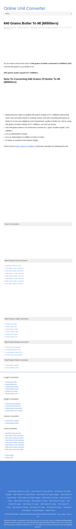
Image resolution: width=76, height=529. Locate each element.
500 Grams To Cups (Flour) (42, 491)
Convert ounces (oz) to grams (13, 355)
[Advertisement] (38, 47)
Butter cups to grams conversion (14, 281)
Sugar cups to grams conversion (14, 276)
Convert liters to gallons (12, 365)
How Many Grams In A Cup (13, 265)
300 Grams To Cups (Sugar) (29, 498)
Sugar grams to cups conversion (14, 273)
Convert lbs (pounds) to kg (12, 349)
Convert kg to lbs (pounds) (12, 347)
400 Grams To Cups (39, 501)
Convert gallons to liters (12, 367)
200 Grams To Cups (30, 504)
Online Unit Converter (24, 8)
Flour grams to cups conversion (14, 268)
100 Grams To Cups (20, 507)
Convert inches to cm (11, 337)
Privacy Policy (9, 455)
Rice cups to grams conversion (14, 283)
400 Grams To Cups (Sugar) (48, 494)
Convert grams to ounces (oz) (13, 352)
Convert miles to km (11, 326)
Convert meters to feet (11, 331)
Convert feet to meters (11, 329)
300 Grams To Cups (57, 501)
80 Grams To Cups (37, 507)
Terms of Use (9, 457)
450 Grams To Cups (22, 501)
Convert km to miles (11, 324)
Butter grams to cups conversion (14, 278)
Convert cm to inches (11, 334)
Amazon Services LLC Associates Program (41, 520)
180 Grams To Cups (48, 504)
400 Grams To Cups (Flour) (24, 494)
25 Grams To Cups (54, 507)
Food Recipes (38, 510)
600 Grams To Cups (50, 498)
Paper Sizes (50, 510)
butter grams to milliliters (25, 146)
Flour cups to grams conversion (14, 271)
